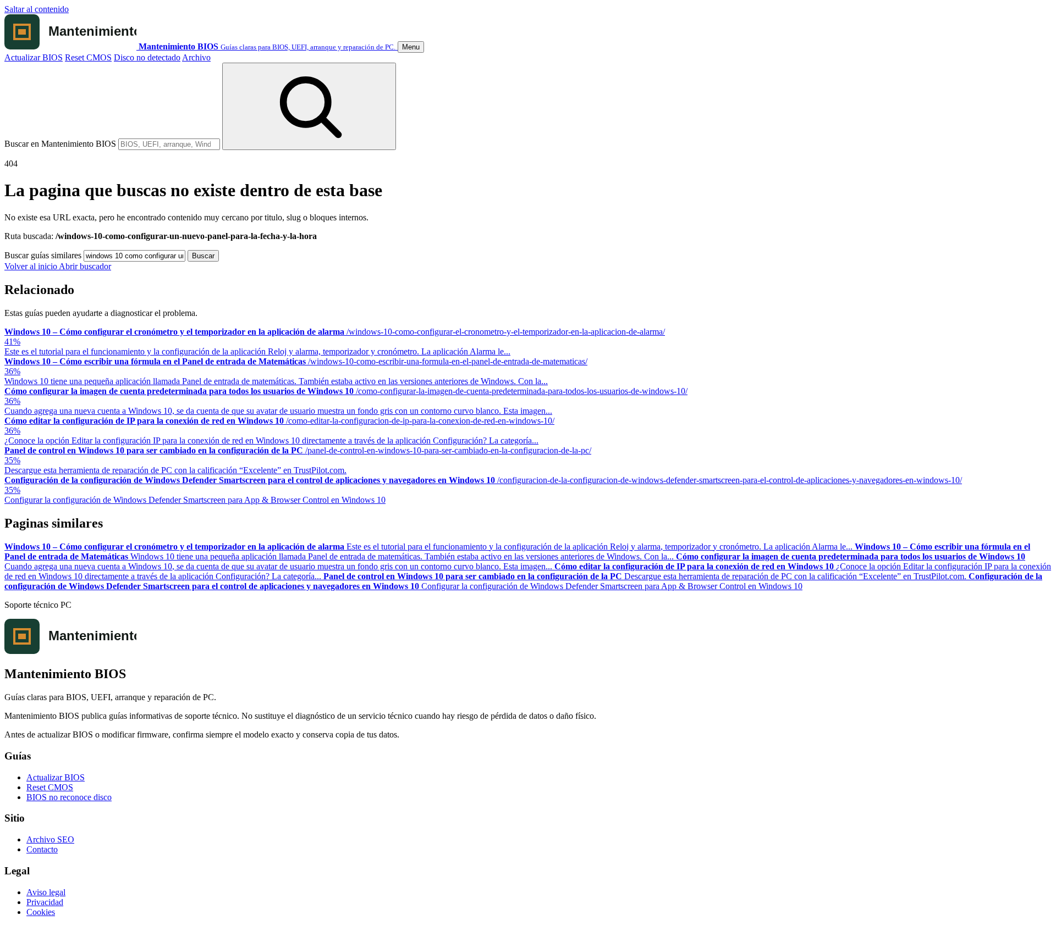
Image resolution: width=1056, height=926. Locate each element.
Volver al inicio (31, 266)
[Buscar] (309, 106)
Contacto (42, 849)
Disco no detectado (147, 57)
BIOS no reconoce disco (69, 797)
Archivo (196, 57)
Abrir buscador (85, 266)
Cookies (40, 912)
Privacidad (44, 902)
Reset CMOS (88, 57)
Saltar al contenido (36, 9)
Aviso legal (45, 892)
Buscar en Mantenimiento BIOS (60, 143)
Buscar (203, 256)
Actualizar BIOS (33, 57)
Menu (411, 47)
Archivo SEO (50, 839)
